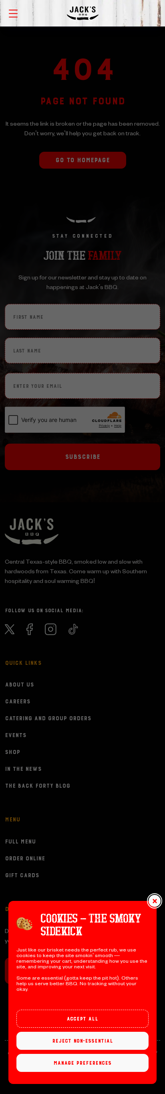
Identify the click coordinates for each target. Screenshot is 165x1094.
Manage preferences (82, 1063)
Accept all (82, 1019)
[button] (155, 901)
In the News (23, 769)
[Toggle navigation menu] (13, 13)
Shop (12, 752)
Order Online (25, 858)
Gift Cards (22, 875)
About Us (19, 685)
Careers (17, 701)
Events (15, 735)
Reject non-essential (82, 1041)
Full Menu (20, 841)
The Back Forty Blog (37, 786)
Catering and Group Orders (48, 718)
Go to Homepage (82, 160)
